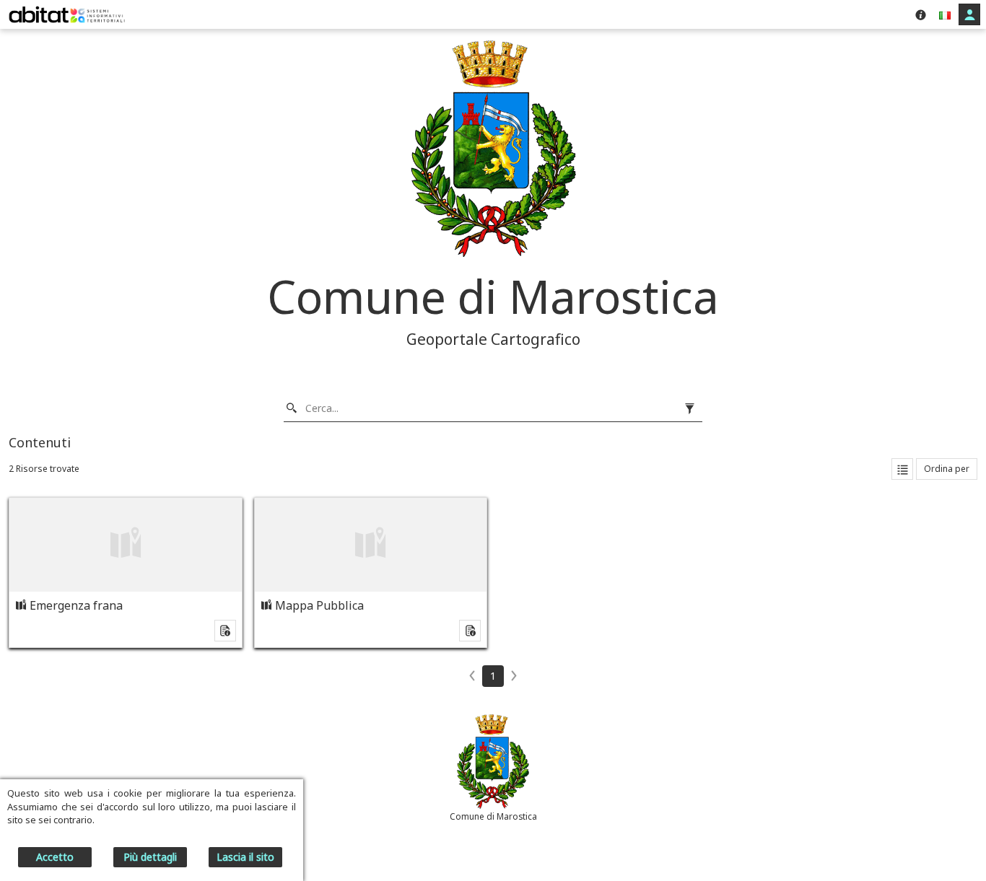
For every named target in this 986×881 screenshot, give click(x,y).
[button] (945, 14)
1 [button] (493, 676)
